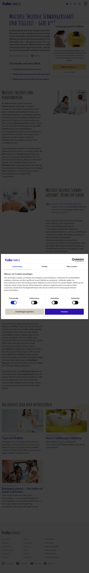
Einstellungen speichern (24, 312)
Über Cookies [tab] (72, 266)
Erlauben (64, 312)
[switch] (34, 302)
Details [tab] (44, 266)
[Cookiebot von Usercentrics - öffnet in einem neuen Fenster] (74, 260)
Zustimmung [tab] (17, 266)
